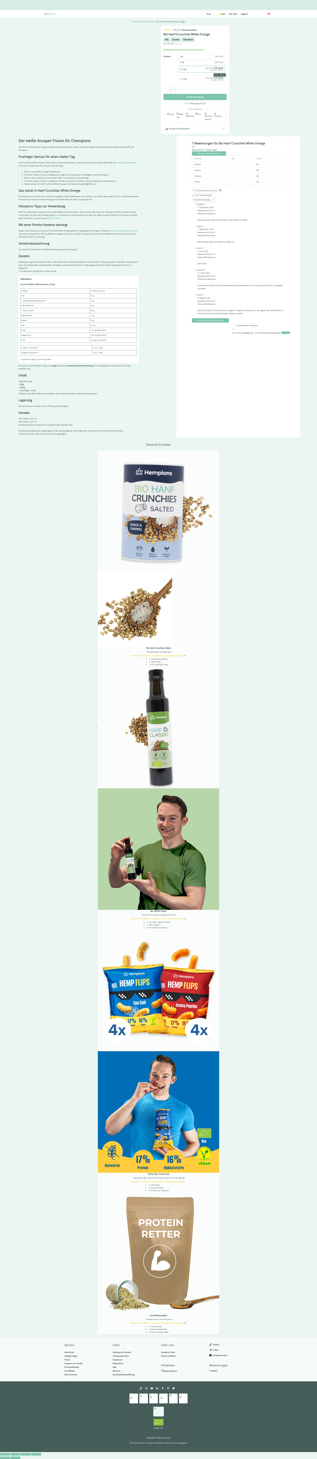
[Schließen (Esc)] (36, 1454)
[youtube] (153, 1388)
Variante (167, 56)
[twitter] (174, 1388)
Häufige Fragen (70, 1356)
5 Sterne (197, 158)
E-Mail (215, 1350)
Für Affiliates (69, 1371)
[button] (78, 279)
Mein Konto (69, 1352)
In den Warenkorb (195, 96)
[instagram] (147, 1388)
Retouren (116, 1371)
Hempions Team (168, 1352)
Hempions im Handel (73, 1363)
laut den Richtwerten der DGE (123, 230)
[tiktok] (142, 1388)
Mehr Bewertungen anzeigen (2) (210, 320)
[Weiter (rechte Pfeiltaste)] (15, 1458)
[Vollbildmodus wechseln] (15, 1454)
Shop (134, 21)
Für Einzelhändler (71, 1367)
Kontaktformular (220, 1355)
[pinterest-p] (169, 1388)
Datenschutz (118, 1363)
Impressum (117, 1359)
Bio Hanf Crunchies (146, 21)
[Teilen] (26, 1454)
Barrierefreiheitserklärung (124, 1374)
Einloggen (286, 333)
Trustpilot (213, 1370)
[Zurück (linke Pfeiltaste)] (5, 1458)
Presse (67, 1359)
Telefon (216, 1344)
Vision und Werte (168, 1356)
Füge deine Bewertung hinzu (209, 153)
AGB (114, 1367)
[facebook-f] (163, 1388)
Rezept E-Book (54, 218)
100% (258, 158)
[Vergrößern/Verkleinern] (5, 1454)
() (185, 655)
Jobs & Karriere (70, 1374)
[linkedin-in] (158, 1388)
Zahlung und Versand (122, 1352)
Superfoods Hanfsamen (126, 162)
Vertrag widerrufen (121, 1356)
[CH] (268, 13)
